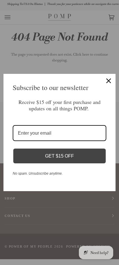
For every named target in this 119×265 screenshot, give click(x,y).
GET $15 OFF (59, 155)
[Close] (109, 81)
